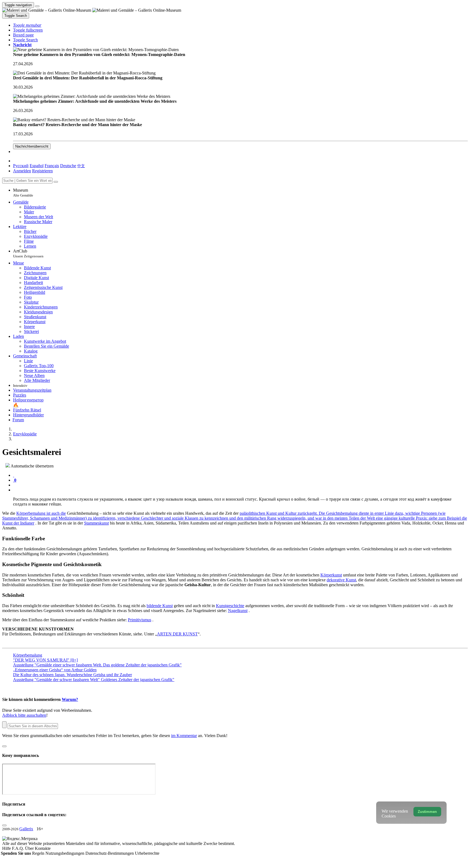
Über (30, 848)
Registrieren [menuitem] (42, 171)
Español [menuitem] (37, 165)
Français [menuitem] (52, 165)
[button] (27, 25)
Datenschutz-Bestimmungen (110, 853)
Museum (23, 192)
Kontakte (43, 848)
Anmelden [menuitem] (22, 171)
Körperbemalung (27, 655)
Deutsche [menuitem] (68, 165)
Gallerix (26, 828)
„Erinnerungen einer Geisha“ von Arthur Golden (55, 669)
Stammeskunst (96, 523)
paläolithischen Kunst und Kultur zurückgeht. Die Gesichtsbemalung (299, 513)
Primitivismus (139, 619)
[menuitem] (81, 165)
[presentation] (240, 485)
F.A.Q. (18, 848)
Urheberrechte (147, 853)
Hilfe (7, 848)
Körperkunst (331, 575)
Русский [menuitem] (21, 165)
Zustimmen (427, 812)
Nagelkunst (238, 610)
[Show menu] (37, 6)
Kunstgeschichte (230, 605)
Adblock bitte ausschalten (24, 715)
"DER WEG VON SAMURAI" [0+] (45, 660)
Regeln (38, 853)
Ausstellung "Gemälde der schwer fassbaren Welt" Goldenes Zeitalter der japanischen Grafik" (93, 679)
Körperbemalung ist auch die (41, 513)
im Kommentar (184, 735)
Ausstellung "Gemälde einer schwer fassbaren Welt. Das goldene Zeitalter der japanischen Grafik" (97, 665)
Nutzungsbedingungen (65, 853)
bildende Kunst (160, 605)
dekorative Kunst (341, 580)
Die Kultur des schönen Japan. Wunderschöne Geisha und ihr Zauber (72, 674)
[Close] (56, 182)
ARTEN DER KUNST (177, 634)
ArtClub (28, 253)
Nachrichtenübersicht (31, 146)
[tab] (13, 475)
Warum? (70, 699)
